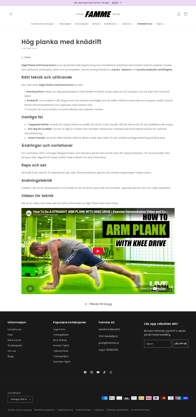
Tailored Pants (60, 350)
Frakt (10, 334)
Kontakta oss (14, 329)
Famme (19, 410)
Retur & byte (14, 340)
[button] (11, 14)
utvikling (27, 410)
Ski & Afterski (60, 340)
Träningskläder (61, 334)
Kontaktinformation (140, 410)
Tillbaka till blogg (100, 304)
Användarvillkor (83, 410)
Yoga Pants (59, 329)
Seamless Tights (62, 361)
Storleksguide (15, 345)
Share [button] (27, 57)
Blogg (10, 356)
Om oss (12, 350)
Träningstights (60, 356)
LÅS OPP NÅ (181, 343)
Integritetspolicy (65, 410)
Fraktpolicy (99, 410)
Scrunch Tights (61, 345)
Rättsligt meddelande (117, 410)
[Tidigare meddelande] (8, 3)
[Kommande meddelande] (187, 3)
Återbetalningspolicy (44, 410)
